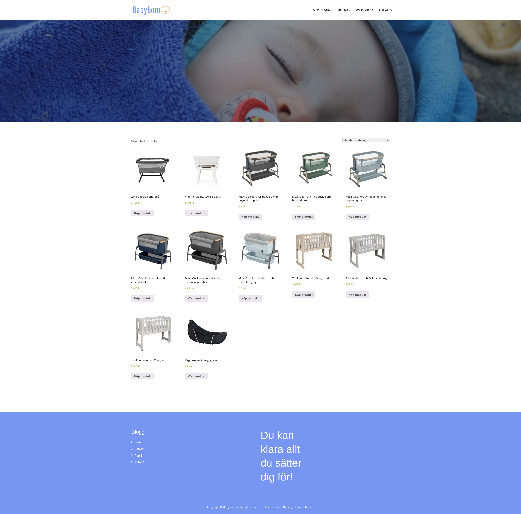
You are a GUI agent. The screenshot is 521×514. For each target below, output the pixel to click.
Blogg (344, 10)
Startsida (322, 10)
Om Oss (385, 10)
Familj (138, 455)
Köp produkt (143, 213)
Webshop (364, 10)
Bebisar (139, 448)
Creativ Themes (303, 507)
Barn (138, 442)
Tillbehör (140, 462)
